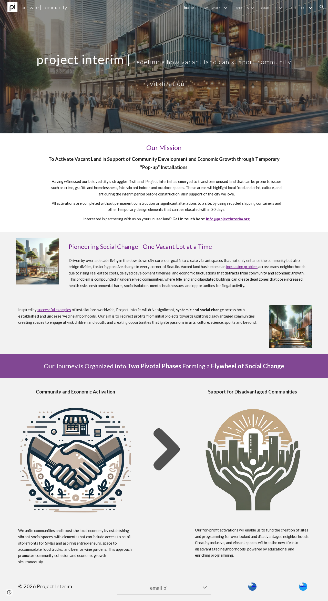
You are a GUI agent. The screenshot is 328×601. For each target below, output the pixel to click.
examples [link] (269, 7)
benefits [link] (241, 7)
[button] (322, 7)
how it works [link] (211, 7)
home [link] (189, 7)
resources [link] (298, 7)
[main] (164, 67)
